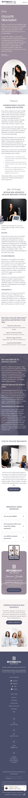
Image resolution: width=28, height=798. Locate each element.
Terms (12, 776)
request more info (14, 489)
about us (14, 697)
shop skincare (14, 703)
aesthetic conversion (17, 778)
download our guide (14, 590)
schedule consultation (14, 622)
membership (14, 709)
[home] (12, 2)
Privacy (8, 776)
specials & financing (14, 706)
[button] (25, 2)
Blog (14, 711)
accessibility (19, 776)
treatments (14, 700)
